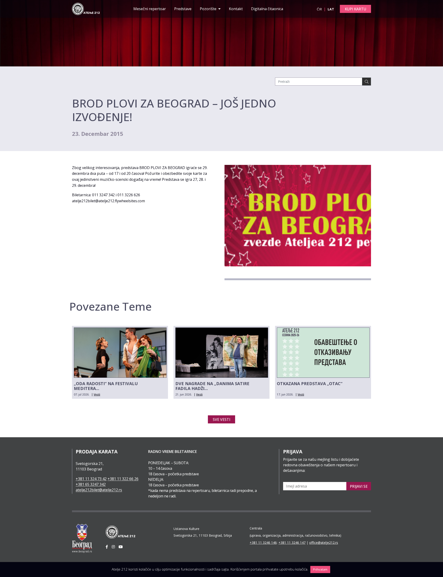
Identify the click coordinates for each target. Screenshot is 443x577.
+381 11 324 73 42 (91, 478)
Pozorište (208, 8)
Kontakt (236, 8)
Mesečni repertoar (149, 8)
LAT (331, 9)
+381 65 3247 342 (91, 484)
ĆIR (320, 9)
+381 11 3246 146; (263, 542)
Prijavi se (359, 486)
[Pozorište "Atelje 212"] (86, 8)
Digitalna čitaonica (267, 8)
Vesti (97, 394)
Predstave (183, 8)
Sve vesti (221, 419)
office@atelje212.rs (323, 542)
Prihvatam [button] (320, 569)
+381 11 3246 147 (291, 542)
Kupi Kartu (355, 9)
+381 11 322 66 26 (123, 478)
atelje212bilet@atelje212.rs (99, 489)
